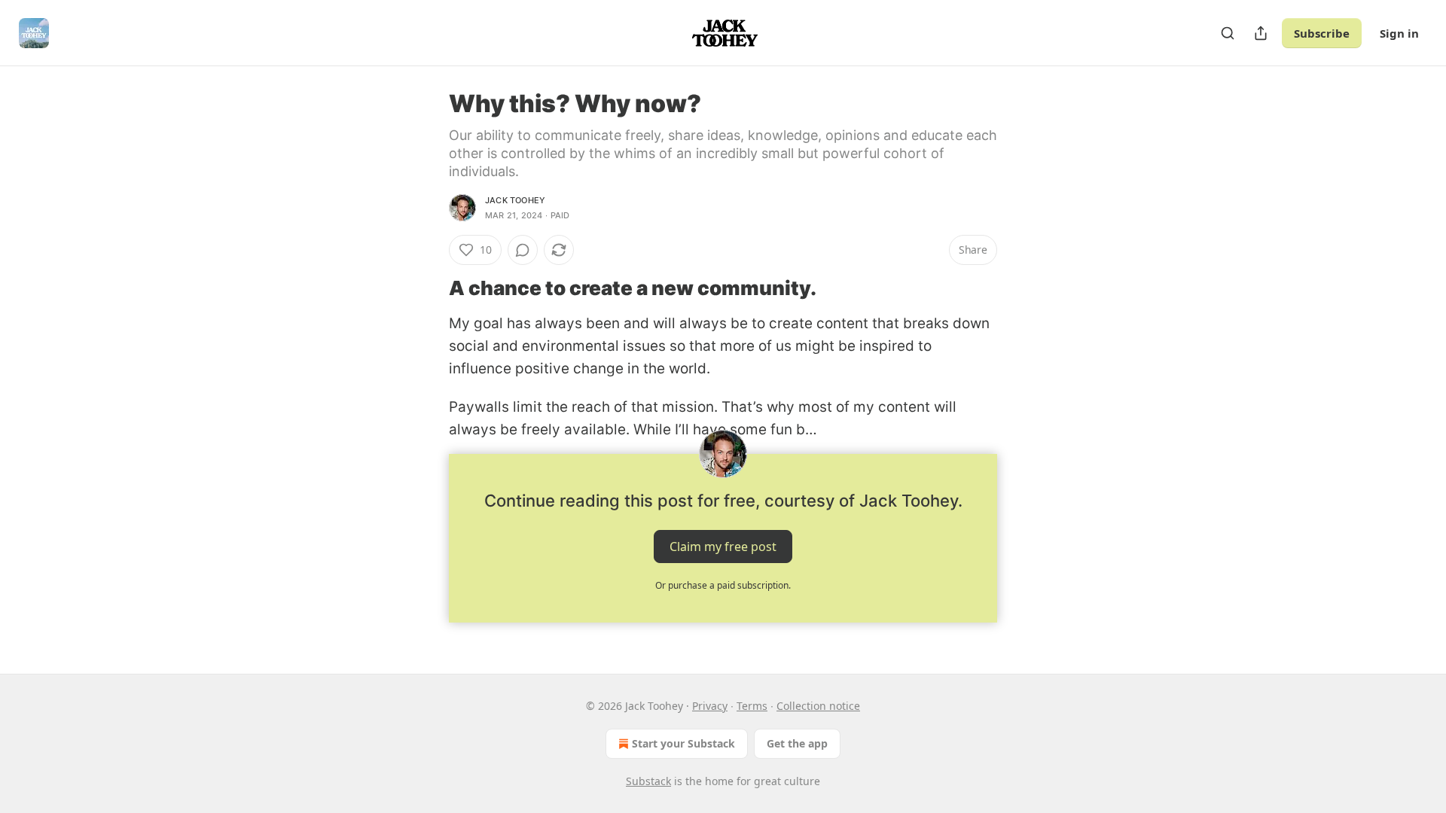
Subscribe (1322, 33)
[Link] (428, 288)
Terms (752, 706)
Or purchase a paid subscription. (723, 585)
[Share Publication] (1261, 33)
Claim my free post (723, 545)
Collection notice (818, 706)
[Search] (1228, 33)
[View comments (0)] (523, 250)
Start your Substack (683, 743)
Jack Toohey (515, 200)
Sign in (1399, 33)
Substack (648, 781)
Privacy (710, 706)
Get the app (797, 743)
